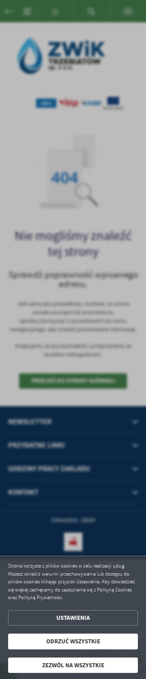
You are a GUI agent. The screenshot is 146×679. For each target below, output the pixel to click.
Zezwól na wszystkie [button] (73, 665)
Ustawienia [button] (73, 618)
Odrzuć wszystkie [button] (73, 641)
